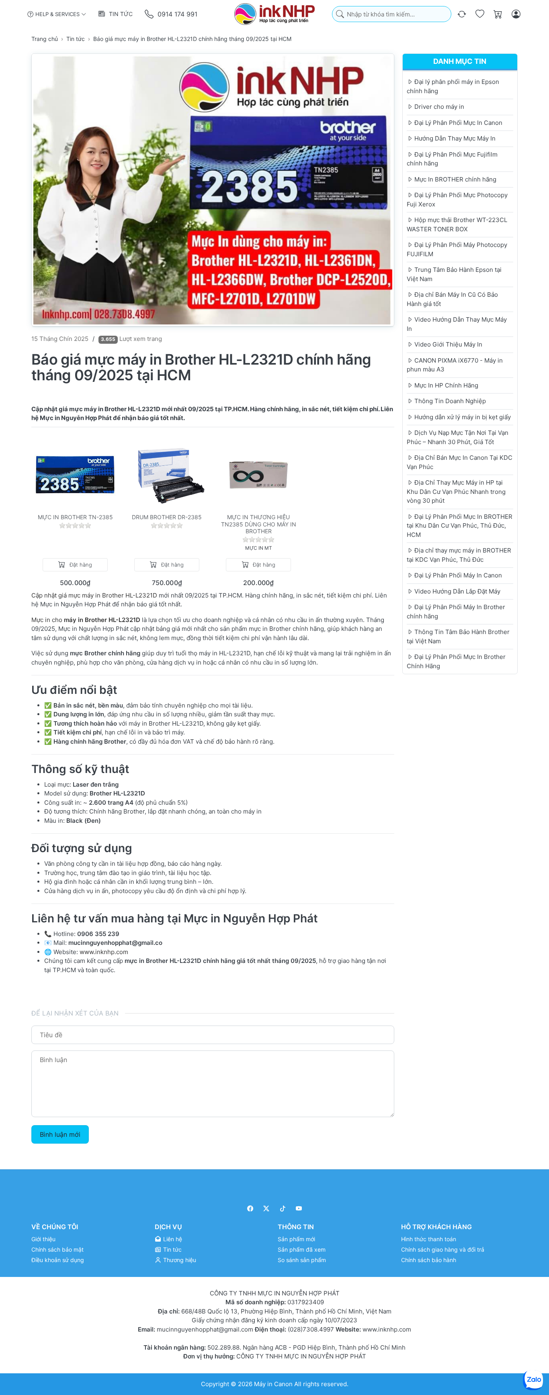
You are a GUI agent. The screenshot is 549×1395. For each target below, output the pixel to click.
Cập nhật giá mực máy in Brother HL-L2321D (95, 595)
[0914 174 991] (150, 14)
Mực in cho (47, 620)
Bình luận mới (60, 1134)
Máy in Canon (273, 1384)
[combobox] (391, 14)
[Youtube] (299, 1208)
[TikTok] (282, 1208)
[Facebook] (250, 1208)
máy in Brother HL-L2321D (102, 620)
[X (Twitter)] (266, 1208)
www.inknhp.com (104, 952)
